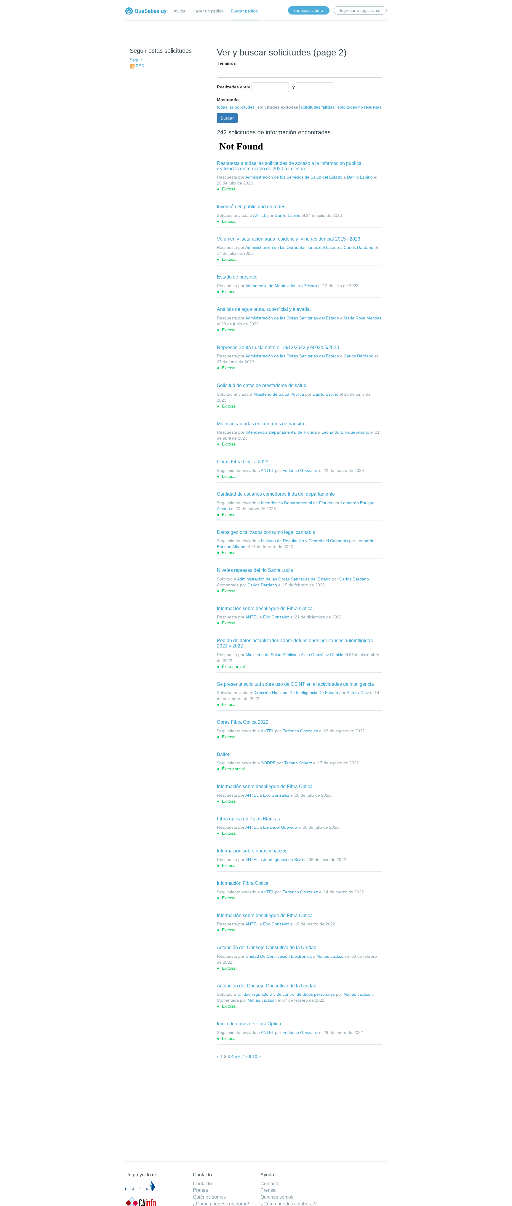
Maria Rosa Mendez (363, 318)
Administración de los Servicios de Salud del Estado (293, 177)
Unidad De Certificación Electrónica (279, 956)
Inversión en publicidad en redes (251, 206)
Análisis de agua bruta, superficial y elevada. (264, 309)
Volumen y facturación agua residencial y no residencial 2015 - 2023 (288, 238)
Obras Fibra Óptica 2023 (242, 461)
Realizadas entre (233, 87)
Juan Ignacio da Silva (283, 859)
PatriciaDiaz (358, 692)
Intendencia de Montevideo (271, 285)
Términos (226, 63)
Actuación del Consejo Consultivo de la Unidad (266, 947)
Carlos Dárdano (358, 247)
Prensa (200, 1190)
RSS (140, 65)
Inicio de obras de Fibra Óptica (249, 1023)
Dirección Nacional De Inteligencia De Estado (295, 692)
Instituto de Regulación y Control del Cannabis (304, 540)
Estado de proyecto (237, 276)
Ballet (223, 754)
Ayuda (179, 11)
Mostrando (228, 99)
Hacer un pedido (208, 11)
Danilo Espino (360, 177)
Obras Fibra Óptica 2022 (242, 722)
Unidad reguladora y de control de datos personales (286, 994)
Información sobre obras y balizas (252, 850)
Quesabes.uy (146, 11)
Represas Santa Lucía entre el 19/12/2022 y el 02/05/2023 (278, 347)
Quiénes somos (209, 1196)
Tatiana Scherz (298, 762)
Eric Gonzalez (276, 617)
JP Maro (309, 285)
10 (254, 1056)
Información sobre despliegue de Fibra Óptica (265, 608)
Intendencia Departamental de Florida (281, 432)
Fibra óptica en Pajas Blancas (248, 818)
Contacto (202, 1183)
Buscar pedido (244, 11)
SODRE (268, 762)
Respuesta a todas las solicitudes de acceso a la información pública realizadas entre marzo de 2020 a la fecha (289, 166)
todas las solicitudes (236, 107)
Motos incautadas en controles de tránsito (260, 423)
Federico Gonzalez (300, 470)
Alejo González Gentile (322, 654)
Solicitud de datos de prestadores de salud (261, 385)
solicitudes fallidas (318, 107)
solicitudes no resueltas (359, 107)
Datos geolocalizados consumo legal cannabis (266, 532)
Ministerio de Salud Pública (278, 394)
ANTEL (259, 215)
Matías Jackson (331, 956)
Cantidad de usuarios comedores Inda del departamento (276, 494)
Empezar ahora (308, 10)
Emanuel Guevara (280, 827)
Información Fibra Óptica (242, 883)
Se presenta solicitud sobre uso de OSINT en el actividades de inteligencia (295, 684)
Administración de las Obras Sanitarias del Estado (292, 247)
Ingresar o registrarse (360, 10)
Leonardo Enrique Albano (345, 432)
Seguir (136, 60)
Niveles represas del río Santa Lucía (255, 570)
